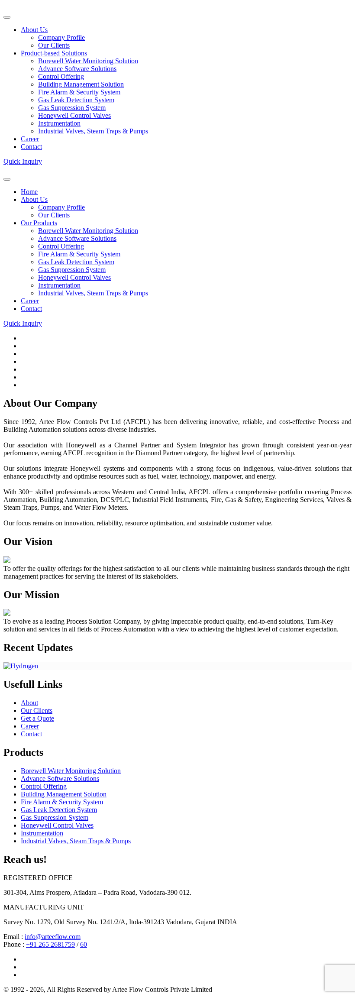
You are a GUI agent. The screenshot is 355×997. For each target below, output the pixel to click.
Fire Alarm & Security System (79, 92)
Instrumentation (59, 123)
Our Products (39, 223)
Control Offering (61, 76)
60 (83, 944)
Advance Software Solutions (77, 68)
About (29, 702)
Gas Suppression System (72, 107)
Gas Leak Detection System (76, 100)
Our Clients (54, 45)
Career (30, 138)
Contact (31, 146)
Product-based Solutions (54, 53)
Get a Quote (37, 718)
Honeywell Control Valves (74, 115)
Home (29, 191)
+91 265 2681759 (50, 944)
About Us (34, 29)
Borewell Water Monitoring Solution (88, 61)
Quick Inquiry (22, 161)
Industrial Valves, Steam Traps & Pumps (93, 131)
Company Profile (61, 37)
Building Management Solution (81, 84)
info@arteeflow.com (53, 936)
